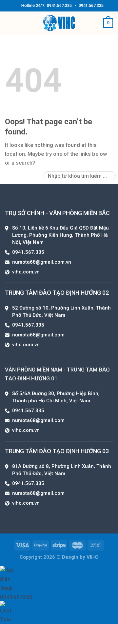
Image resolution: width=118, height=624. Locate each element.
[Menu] (9, 23)
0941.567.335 (59, 5)
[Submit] (109, 173)
